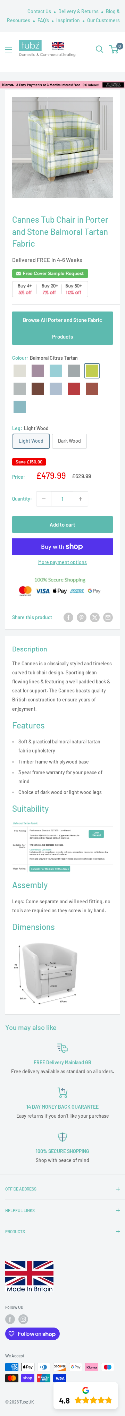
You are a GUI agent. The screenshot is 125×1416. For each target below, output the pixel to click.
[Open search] (99, 49)
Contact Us (39, 11)
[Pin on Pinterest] (81, 617)
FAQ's (44, 20)
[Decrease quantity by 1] (43, 499)
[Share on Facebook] (68, 617)
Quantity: (22, 499)
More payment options (62, 562)
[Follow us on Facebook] (10, 1319)
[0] (114, 49)
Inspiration (68, 20)
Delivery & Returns (79, 11)
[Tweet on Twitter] (95, 617)
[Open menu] (8, 49)
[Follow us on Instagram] (23, 1319)
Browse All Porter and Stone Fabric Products (62, 328)
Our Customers (103, 20)
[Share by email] (108, 617)
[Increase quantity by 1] (80, 499)
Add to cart (62, 524)
